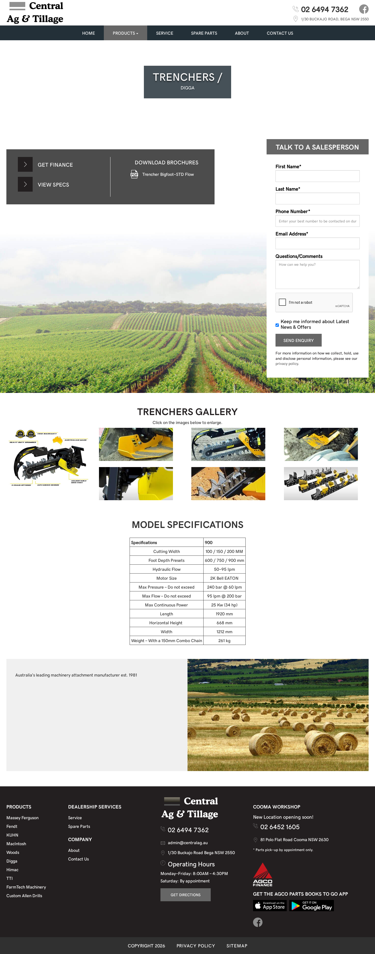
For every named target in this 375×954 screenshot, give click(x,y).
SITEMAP (237, 945)
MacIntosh (16, 843)
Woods (12, 852)
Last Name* (288, 188)
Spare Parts (79, 826)
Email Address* (292, 233)
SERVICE (164, 33)
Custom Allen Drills (24, 895)
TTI (9, 878)
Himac (12, 869)
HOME (88, 33)
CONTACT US (280, 33)
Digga (11, 861)
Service (75, 817)
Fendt (11, 826)
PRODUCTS (124, 33)
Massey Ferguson (22, 817)
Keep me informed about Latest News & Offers (315, 323)
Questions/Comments (299, 256)
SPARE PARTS (204, 33)
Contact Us (78, 859)
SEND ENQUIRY (298, 340)
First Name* (288, 166)
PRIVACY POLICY (196, 945)
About (242, 33)
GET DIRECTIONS (186, 894)
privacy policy (287, 363)
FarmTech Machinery (26, 887)
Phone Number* (293, 211)
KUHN (12, 835)
